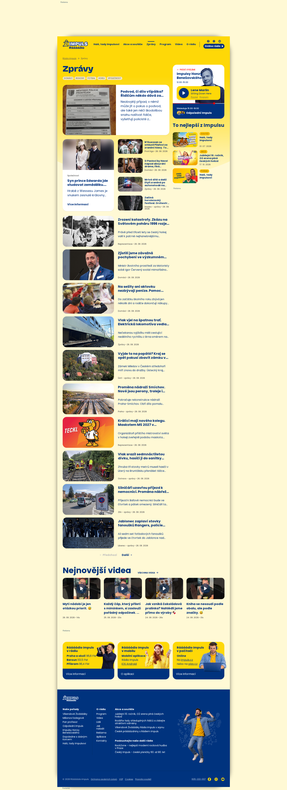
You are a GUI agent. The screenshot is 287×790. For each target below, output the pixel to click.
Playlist (194, 97)
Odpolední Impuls (73, 726)
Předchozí (110, 555)
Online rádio (212, 46)
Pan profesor (70, 722)
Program (165, 44)
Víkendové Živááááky (75, 714)
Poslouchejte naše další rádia (134, 740)
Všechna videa (146, 573)
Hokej (102, 78)
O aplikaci (127, 674)
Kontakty (101, 740)
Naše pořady (71, 709)
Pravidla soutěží (143, 779)
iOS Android (129, 664)
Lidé (98, 722)
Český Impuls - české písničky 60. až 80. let (140, 752)
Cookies (129, 779)
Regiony (80, 78)
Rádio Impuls (69, 58)
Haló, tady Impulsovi (106, 44)
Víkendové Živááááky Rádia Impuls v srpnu (139, 727)
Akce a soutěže (133, 44)
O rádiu (101, 709)
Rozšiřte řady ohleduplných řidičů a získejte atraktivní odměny (140, 722)
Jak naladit (100, 727)
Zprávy (151, 44)
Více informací (78, 204)
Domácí (68, 78)
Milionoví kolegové (73, 718)
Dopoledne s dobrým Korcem (75, 738)
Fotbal (91, 78)
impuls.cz (187, 660)
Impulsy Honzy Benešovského (71, 731)
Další (125, 555)
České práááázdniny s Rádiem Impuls (136, 731)
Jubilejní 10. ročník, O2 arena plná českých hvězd (139, 715)
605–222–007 (199, 779)
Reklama (101, 732)
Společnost (114, 78)
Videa (178, 44)
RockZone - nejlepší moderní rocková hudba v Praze (141, 746)
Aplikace (101, 736)
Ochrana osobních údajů (104, 779)
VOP (121, 779)
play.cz (193, 664)
